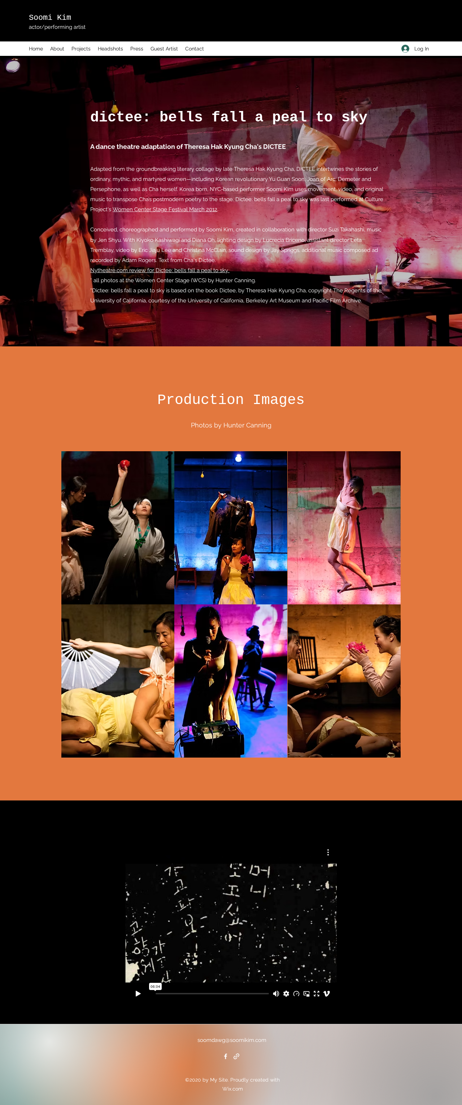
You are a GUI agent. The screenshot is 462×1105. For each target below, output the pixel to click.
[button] (117, 527)
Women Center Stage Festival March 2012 (165, 209)
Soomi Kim (50, 17)
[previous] (74, 608)
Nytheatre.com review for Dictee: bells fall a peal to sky (160, 270)
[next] (387, 608)
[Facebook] (225, 1056)
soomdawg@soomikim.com (231, 1040)
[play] (385, 751)
